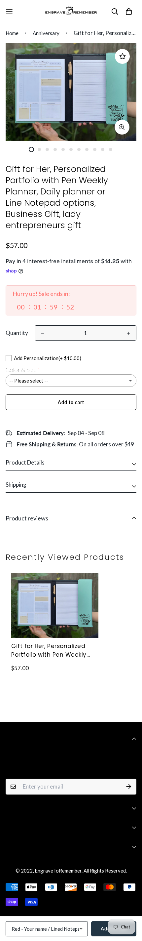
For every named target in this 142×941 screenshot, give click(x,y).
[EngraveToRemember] (71, 11)
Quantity (17, 332)
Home (12, 33)
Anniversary (46, 33)
